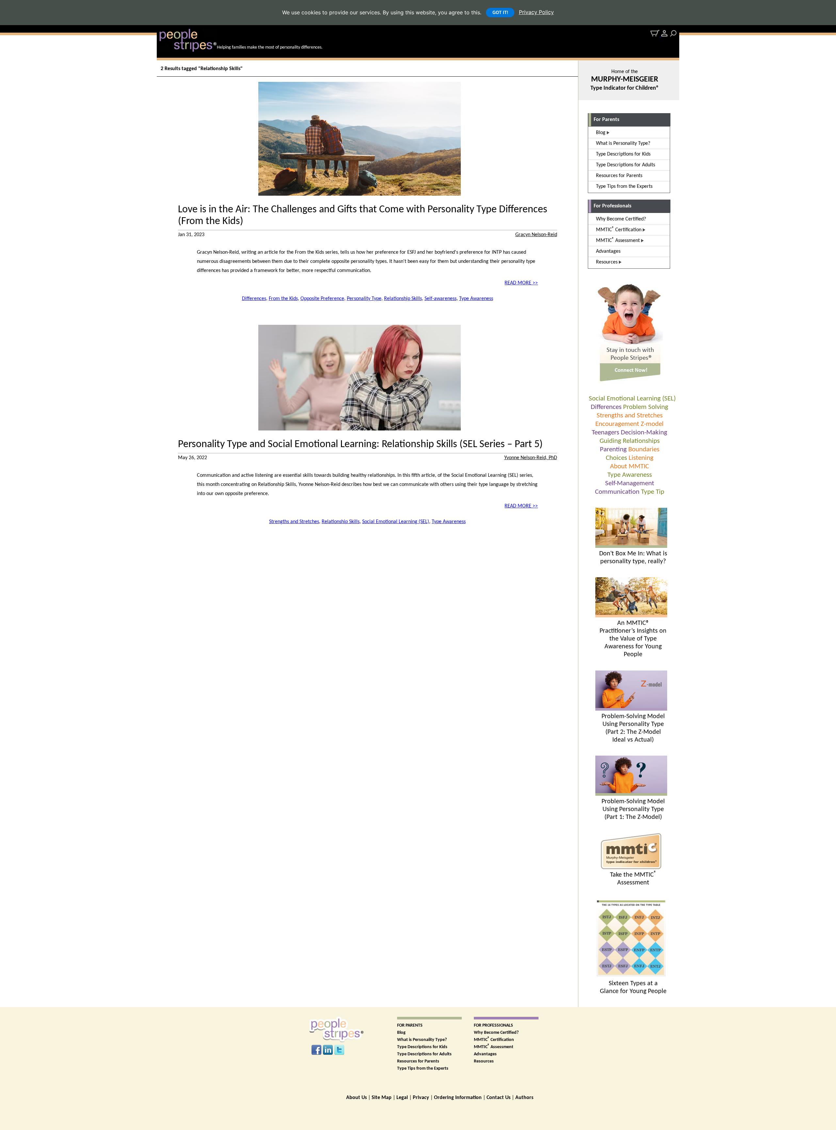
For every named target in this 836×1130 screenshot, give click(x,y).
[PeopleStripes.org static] (631, 867)
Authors (524, 1097)
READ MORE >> (521, 283)
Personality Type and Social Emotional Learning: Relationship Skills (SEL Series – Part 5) (360, 444)
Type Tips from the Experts (422, 1068)
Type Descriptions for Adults (424, 1054)
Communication (617, 492)
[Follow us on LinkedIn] (328, 1050)
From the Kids (283, 298)
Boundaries (643, 449)
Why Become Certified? (496, 1032)
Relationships (641, 441)
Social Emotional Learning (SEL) (632, 398)
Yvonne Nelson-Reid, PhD (530, 457)
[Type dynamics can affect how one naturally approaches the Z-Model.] (631, 709)
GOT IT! (500, 12)
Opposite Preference (322, 298)
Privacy (421, 1097)
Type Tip (652, 492)
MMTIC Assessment (493, 1047)
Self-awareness (441, 298)
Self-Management (629, 483)
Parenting (613, 449)
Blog (401, 1032)
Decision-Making (644, 432)
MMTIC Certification (494, 1039)
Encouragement (617, 424)
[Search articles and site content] (673, 33)
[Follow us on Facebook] (316, 1050)
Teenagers (605, 432)
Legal (402, 1097)
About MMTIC (629, 466)
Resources (484, 1061)
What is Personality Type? (422, 1039)
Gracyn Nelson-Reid (536, 234)
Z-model (652, 424)
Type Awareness (629, 475)
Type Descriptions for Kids (422, 1047)
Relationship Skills (403, 298)
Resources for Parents (418, 1061)
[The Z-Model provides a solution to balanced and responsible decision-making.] (631, 794)
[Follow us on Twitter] (339, 1050)
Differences (606, 407)
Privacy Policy (536, 12)
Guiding (610, 441)
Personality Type (364, 298)
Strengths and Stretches (630, 415)
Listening (641, 458)
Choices (616, 458)
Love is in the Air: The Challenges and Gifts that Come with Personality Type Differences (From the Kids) (362, 215)
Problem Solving (645, 407)
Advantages (485, 1054)
